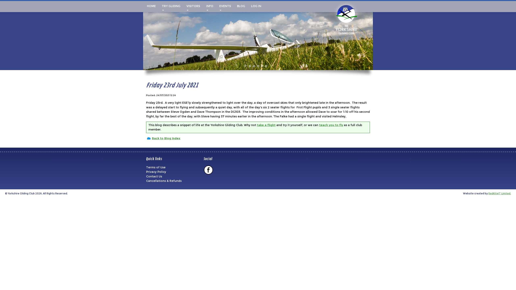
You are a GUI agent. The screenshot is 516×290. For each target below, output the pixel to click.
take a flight (266, 125)
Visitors (193, 6)
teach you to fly (331, 125)
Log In (256, 6)
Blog (241, 6)
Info (209, 6)
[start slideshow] (245, 66)
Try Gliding (171, 6)
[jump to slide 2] (254, 66)
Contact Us (154, 176)
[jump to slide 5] (266, 66)
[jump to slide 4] (262, 66)
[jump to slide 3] (258, 66)
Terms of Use (155, 167)
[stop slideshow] (270, 66)
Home (151, 6)
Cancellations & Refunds (164, 181)
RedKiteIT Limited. (499, 193)
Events (225, 6)
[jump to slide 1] (250, 66)
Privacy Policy (156, 172)
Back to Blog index (166, 138)
